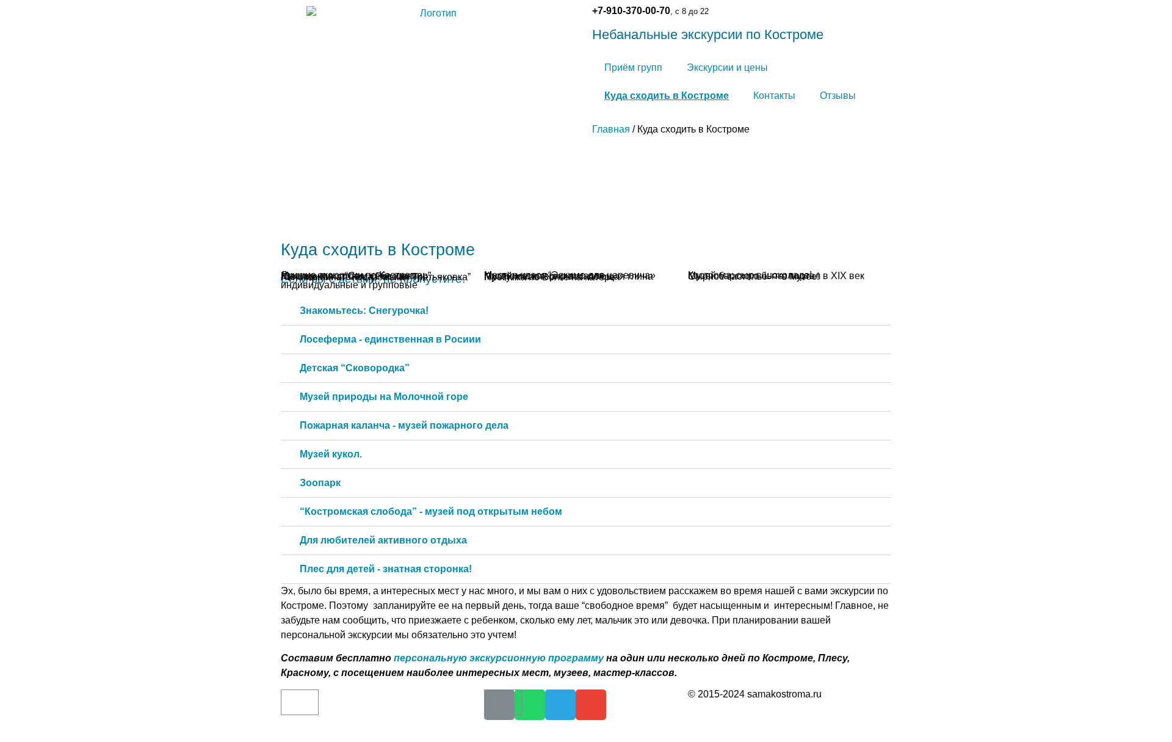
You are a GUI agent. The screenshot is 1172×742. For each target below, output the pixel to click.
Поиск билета (310, 737)
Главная (611, 129)
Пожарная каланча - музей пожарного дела (404, 425)
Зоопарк (320, 483)
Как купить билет (317, 715)
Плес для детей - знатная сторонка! (386, 569)
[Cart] (300, 702)
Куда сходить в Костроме (666, 95)
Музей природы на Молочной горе (384, 396)
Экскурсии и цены (727, 67)
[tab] (586, 311)
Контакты (774, 95)
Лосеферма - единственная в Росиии (390, 339)
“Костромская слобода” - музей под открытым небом (431, 511)
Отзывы (838, 95)
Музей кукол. (331, 454)
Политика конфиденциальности (755, 716)
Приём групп (633, 67)
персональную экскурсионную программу (500, 658)
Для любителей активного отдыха (383, 540)
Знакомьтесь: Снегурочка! (364, 310)
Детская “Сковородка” (355, 368)
